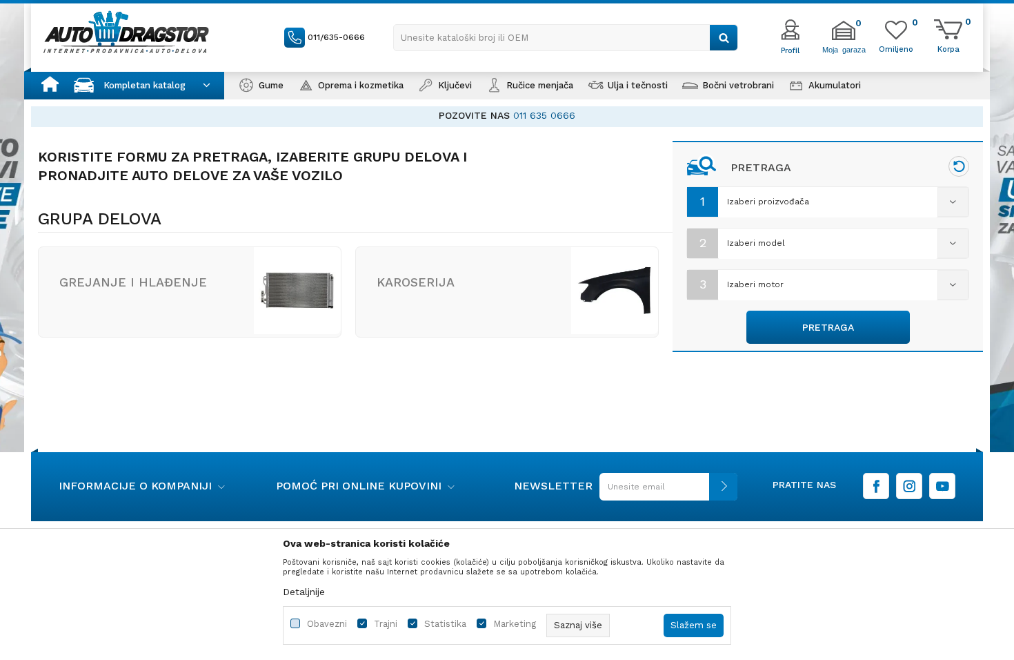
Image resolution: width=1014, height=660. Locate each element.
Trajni (385, 624)
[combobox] (827, 202)
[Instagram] (909, 486)
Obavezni (327, 624)
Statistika (445, 624)
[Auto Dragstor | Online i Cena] (126, 31)
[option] (507, 115)
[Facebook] (876, 486)
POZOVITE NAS (474, 115)
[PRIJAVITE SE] (665, 492)
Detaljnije (304, 591)
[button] (565, 37)
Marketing (514, 624)
